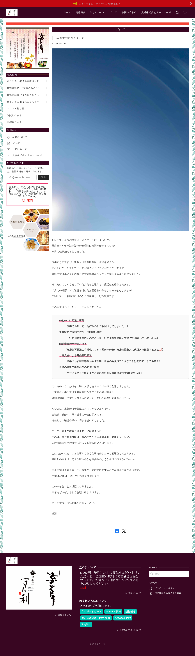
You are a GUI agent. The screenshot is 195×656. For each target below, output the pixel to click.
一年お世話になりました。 (70, 38)
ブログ (113, 12)
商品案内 (80, 12)
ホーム (67, 12)
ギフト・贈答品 (15, 108)
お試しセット (14, 115)
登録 (43, 177)
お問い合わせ (129, 12)
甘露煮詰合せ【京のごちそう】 (24, 95)
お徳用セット (14, 122)
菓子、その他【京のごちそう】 (24, 101)
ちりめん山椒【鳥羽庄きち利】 (24, 81)
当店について (97, 12)
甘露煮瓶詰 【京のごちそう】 (24, 88)
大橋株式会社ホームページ (156, 12)
